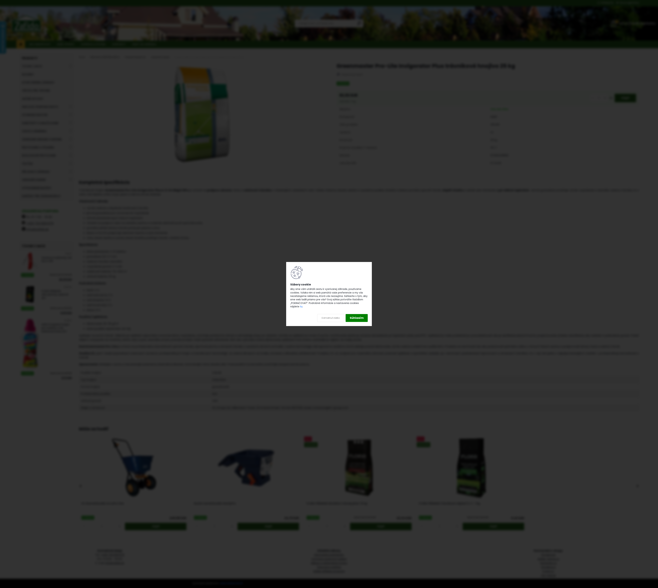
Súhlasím (357, 318)
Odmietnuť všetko (330, 317)
